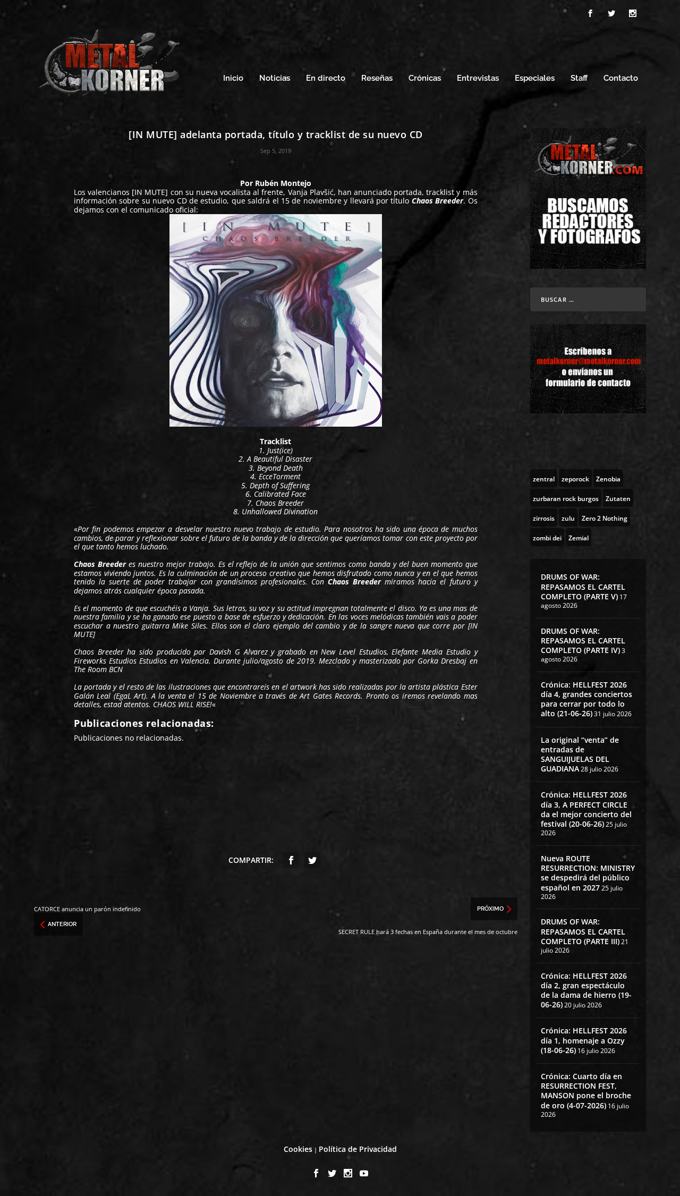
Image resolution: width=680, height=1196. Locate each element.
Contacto (621, 78)
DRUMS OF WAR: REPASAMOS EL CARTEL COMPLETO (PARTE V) (583, 586)
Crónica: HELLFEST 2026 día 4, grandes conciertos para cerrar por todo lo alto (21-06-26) (586, 699)
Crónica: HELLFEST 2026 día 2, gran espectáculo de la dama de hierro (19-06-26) (586, 990)
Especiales (535, 78)
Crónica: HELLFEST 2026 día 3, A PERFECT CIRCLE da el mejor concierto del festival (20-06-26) (586, 809)
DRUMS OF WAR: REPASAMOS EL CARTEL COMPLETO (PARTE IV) (583, 640)
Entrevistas (478, 78)
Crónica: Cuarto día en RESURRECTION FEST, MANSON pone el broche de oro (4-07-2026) (586, 1090)
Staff (579, 78)
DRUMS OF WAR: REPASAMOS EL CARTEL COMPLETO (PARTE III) (583, 931)
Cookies (298, 1149)
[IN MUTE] (150, 192)
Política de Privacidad (358, 1149)
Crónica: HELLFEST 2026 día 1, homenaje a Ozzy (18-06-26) (584, 1040)
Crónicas (425, 78)
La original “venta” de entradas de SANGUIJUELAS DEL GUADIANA (580, 754)
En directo (325, 78)
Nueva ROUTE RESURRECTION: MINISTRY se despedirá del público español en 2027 (588, 873)
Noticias (274, 78)
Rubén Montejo (283, 183)
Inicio (233, 78)
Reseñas (377, 78)
